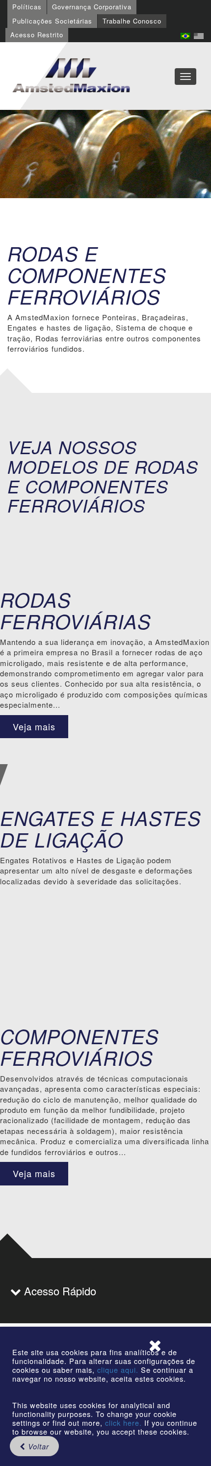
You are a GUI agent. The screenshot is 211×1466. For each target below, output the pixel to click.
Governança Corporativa (92, 6)
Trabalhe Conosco (132, 21)
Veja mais (34, 726)
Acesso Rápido (58, 1290)
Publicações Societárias (52, 21)
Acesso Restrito (36, 34)
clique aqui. (119, 1369)
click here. (123, 1422)
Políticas (27, 6)
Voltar (37, 1446)
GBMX (71, 76)
